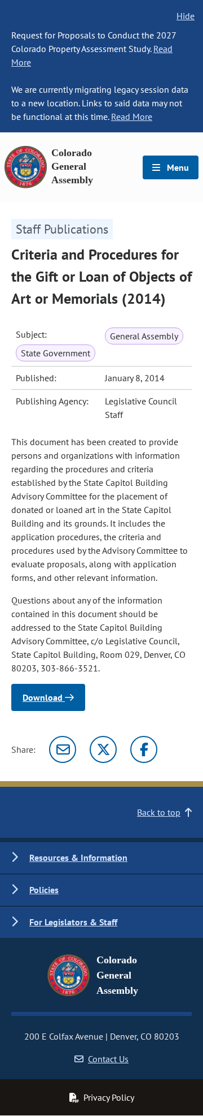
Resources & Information (78, 857)
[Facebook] (143, 749)
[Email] (62, 749)
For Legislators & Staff (73, 922)
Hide (185, 15)
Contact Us (108, 1059)
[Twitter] (103, 749)
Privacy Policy (108, 1097)
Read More (131, 116)
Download (44, 697)
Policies (44, 889)
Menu (177, 167)
